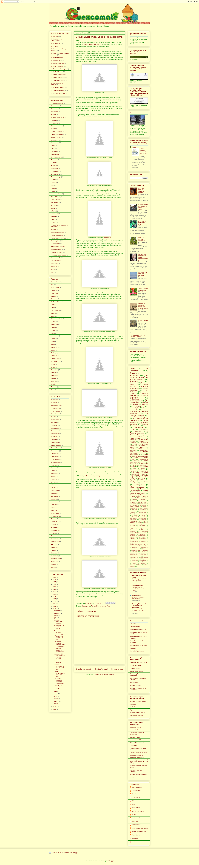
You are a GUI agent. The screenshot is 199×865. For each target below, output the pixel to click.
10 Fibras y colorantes (57, 66)
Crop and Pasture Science (137, 743)
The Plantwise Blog (137, 585)
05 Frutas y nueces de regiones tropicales (139, 377)
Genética (53, 188)
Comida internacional (57, 134)
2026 (54, 577)
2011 (54, 709)
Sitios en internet (55, 260)
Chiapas (53, 296)
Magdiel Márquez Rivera (139, 831)
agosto (56, 615)
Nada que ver (86, 606)
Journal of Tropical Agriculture (138, 774)
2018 (54, 596)
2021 (54, 589)
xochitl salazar (136, 842)
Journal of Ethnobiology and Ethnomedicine (138, 689)
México (53, 341)
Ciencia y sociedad (56, 131)
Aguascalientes (55, 282)
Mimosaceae (54, 502)
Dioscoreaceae (55, 459)
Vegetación (54, 266)
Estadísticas (54, 168)
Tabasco (53, 372)
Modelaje (139, 556)
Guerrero (53, 327)
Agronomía (54, 109)
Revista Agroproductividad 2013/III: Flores (59, 674)
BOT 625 (99, 44)
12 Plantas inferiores (57, 72)
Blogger (111, 861)
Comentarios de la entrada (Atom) (104, 674)
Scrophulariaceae (56, 558)
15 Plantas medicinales (57, 80)
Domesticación (55, 154)
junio (55, 691)
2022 (54, 587)
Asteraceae (54, 425)
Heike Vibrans (136, 807)
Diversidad (54, 151)
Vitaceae (53, 567)
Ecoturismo (54, 160)
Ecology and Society (135, 665)
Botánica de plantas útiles (137, 544)
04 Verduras (54, 46)
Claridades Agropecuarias (137, 651)
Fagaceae (54, 468)
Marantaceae (54, 496)
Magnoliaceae (55, 490)
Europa (53, 321)
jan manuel (135, 838)
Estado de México (56, 319)
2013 (54, 608)
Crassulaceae (55, 451)
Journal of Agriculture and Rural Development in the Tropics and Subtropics (139, 761)
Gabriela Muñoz (136, 801)
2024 (54, 582)
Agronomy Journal (135, 737)
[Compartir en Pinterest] (114, 603)
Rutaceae (53, 550)
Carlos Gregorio (136, 790)
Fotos (52, 185)
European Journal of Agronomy (138, 753)
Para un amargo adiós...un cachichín (142, 274)
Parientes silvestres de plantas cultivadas (139, 455)
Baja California (55, 287)
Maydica (132, 777)
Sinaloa (53, 364)
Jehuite (134, 147)
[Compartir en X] (110, 603)
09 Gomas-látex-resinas (57, 63)
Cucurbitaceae (55, 453)
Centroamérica (55, 293)
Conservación (55, 140)
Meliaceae (54, 499)
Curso (52, 148)
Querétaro (54, 356)
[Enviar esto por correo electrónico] (107, 603)
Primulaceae (135, 560)
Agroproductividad (135, 626)
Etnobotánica (54, 174)
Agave (131, 540)
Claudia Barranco (137, 794)
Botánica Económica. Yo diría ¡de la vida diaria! (59, 667)
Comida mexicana (56, 137)
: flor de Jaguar (143, 289)
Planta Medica (134, 707)
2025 (54, 579)
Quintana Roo (55, 358)
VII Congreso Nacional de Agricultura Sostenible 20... (59, 681)
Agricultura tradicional (57, 103)
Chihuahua (54, 299)
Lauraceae (54, 482)
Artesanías (54, 120)
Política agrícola (55, 241)
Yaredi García (136, 835)
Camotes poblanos (57, 631)
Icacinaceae (54, 473)
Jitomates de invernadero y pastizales (58, 621)
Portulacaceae (55, 539)
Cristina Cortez (136, 797)
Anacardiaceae (55, 414)
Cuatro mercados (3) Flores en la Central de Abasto (143, 207)
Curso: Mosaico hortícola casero (58, 687)
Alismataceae (141, 540)
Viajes (108, 606)
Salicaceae (54, 553)
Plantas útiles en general (98, 606)
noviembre (57, 613)
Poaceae (53, 533)
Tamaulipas (54, 375)
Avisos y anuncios (56, 126)
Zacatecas (54, 387)
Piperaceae (54, 527)
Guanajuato (54, 324)
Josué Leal (135, 821)
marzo (56, 699)
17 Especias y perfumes (57, 87)
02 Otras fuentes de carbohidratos (56, 39)
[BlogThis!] (108, 603)
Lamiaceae (54, 479)
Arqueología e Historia (57, 117)
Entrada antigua (117, 669)
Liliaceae (53, 485)
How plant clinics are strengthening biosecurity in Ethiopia (139, 589)
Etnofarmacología (56, 177)
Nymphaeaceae (55, 516)
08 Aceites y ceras (56, 60)
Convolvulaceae (55, 448)
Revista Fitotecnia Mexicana (138, 629)
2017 (54, 599)
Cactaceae (54, 439)
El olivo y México (143, 320)
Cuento (53, 145)
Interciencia (133, 648)
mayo (56, 694)
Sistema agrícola (55, 258)
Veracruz (53, 381)
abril (55, 696)
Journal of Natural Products (137, 712)
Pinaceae (53, 524)
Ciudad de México (56, 302)
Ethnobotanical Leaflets (136, 671)
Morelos (53, 339)
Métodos (53, 211)
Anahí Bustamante (137, 787)
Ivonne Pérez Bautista (138, 811)
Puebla (53, 353)
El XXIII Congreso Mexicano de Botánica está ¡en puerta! (143, 151)
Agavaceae (54, 402)
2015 (54, 604)
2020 (54, 591)
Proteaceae (143, 560)
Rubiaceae (54, 547)
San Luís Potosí (55, 361)
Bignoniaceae (55, 428)
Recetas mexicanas (56, 249)
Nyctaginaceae (55, 513)
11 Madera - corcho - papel (58, 69)
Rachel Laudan (136, 595)
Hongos (53, 470)
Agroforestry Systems (136, 730)
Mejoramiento (55, 202)
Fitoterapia (133, 704)
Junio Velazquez (136, 825)
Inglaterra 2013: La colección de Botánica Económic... (59, 656)
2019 (54, 594)
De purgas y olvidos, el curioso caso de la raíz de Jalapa (143, 306)
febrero (56, 701)
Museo (53, 208)
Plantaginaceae (55, 530)
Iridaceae (53, 476)
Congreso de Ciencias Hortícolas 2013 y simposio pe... (59, 644)
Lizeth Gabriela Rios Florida (140, 828)
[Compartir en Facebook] (112, 603)
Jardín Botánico (55, 197)
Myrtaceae (54, 510)
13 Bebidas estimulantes (58, 74)
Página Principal (101, 669)
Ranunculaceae (55, 541)
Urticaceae (132, 564)
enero (56, 703)
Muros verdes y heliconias (58, 661)
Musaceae (54, 507)
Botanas (53, 128)
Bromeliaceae (55, 434)
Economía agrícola (56, 157)
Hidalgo (53, 330)
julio (55, 618)
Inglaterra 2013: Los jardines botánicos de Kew (58, 637)
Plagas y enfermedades (57, 232)
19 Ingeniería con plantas (58, 93)
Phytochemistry (134, 710)
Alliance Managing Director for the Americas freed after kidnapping (139, 610)
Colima (53, 307)
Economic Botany (135, 668)
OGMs (53, 219)
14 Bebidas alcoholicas (57, 77)
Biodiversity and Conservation (138, 662)
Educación (54, 165)
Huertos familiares (56, 194)
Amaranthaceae (55, 408)
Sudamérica (54, 370)
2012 (54, 706)
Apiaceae (53, 417)
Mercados (54, 205)
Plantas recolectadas (57, 235)
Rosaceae (54, 544)
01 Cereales (54, 36)
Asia (52, 285)
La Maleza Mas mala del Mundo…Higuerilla (138, 336)
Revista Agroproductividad (58, 255)
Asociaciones (55, 123)
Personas (53, 229)
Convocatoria (55, 143)
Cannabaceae (55, 442)
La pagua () (141, 239)
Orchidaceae (54, 521)
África (52, 390)
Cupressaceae (55, 456)
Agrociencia (133, 624)
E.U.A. (53, 316)
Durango (53, 313)
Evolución (54, 182)
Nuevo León (54, 347)
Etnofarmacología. (135, 550)
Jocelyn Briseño (136, 818)
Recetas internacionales (58, 246)
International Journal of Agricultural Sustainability (137, 756)
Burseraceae (54, 436)
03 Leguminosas (55, 43)
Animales (53, 114)
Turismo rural (54, 263)
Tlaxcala (53, 378)
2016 (54, 601)
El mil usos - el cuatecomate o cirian (142, 222)
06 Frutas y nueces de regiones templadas (139, 411)
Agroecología (55, 106)
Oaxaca (53, 350)
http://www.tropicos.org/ (93, 476)
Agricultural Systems (135, 727)
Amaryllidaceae (55, 411)
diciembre (57, 610)
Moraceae (54, 504)
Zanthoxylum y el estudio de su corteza (59, 627)
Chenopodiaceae (56, 445)
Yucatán (53, 384)
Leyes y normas (55, 199)
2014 (54, 606)
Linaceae (53, 487)
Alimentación (54, 111)
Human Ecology (134, 682)
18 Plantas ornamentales (58, 90)
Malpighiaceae (133, 554)
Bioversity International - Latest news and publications (139, 605)
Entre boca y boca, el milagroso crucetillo (141, 190)
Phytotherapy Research (136, 715)
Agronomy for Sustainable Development (137, 733)
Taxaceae (53, 564)
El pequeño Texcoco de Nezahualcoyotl (59, 650)
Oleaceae (53, 519)
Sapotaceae (54, 556)
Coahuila (53, 304)
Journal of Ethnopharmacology (138, 701)
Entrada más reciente (84, 669)
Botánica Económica (90, 44)
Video (52, 272)
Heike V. (134, 804)
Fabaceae (54, 465)
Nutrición (53, 216)
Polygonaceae (55, 536)
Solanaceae (54, 561)
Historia (53, 191)
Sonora (53, 367)
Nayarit (53, 344)
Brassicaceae (55, 431)
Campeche (54, 290)
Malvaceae (54, 493)
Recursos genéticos (56, 252)
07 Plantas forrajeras (57, 57)
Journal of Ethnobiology (136, 685)
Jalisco (53, 333)
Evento (53, 179)
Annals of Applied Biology (137, 740)
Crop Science (133, 745)
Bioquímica (142, 527)
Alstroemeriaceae (56, 405)
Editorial (53, 162)
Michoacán (54, 336)
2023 (54, 584)
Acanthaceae (54, 400)
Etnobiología (54, 171)
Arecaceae (54, 422)
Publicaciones (55, 243)
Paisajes (53, 222)
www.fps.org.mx (107, 237)
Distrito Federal (55, 310)
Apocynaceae (55, 419)
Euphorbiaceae (55, 462)
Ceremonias (143, 519)
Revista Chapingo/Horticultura (138, 645)
